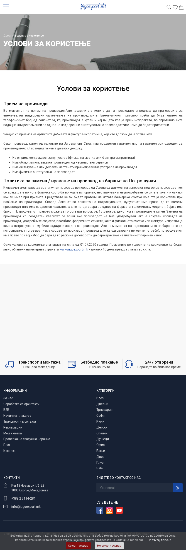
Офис (100, 445)
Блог (6, 445)
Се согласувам (78, 545)
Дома (7, 35)
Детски (101, 427)
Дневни (102, 404)
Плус (99, 462)
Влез (100, 398)
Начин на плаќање (17, 415)
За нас (8, 398)
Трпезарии (104, 409)
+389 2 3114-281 (23, 498)
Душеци (102, 439)
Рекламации (12, 427)
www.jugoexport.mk (73, 249)
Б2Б (6, 409)
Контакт (9, 451)
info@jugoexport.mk (26, 506)
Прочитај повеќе (159, 540)
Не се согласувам (109, 545)
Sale (99, 468)
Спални (102, 433)
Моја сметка (12, 433)
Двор (100, 456)
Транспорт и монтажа (19, 421)
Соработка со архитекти (21, 404)
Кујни (100, 421)
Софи (100, 415)
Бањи (100, 451)
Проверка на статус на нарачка (26, 439)
